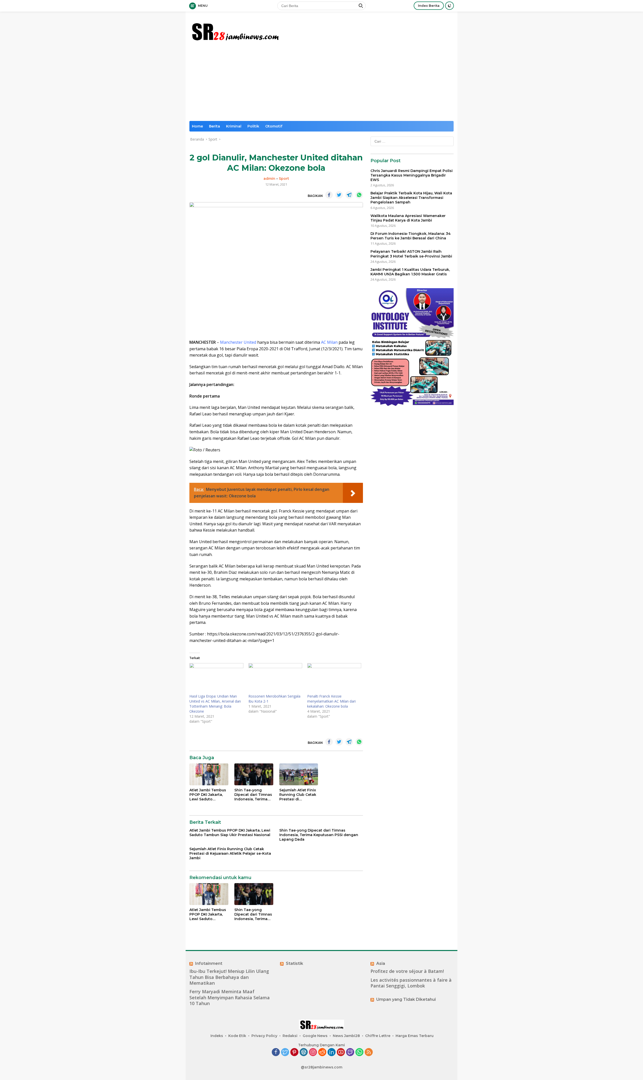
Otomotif (273, 126)
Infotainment (208, 963)
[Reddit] (322, 1052)
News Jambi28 (346, 1035)
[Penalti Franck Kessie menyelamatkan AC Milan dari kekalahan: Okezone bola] (334, 678)
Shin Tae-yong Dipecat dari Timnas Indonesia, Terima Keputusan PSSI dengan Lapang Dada (253, 795)
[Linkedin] (332, 1052)
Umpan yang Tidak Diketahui (406, 999)
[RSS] (369, 1052)
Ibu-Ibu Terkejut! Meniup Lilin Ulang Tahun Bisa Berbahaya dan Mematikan (229, 977)
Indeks (216, 1035)
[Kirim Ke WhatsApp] (359, 195)
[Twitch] (350, 1052)
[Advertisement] (321, 83)
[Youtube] (341, 1052)
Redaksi (290, 1035)
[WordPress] (304, 1052)
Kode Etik (237, 1035)
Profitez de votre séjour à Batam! (407, 971)
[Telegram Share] (349, 195)
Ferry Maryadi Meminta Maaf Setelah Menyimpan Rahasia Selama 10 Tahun (229, 997)
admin (269, 178)
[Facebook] (276, 1052)
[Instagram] (313, 1052)
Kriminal (233, 126)
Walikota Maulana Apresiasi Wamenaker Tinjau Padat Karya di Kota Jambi (408, 218)
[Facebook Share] (329, 195)
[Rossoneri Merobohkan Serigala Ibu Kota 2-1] (275, 678)
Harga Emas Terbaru (415, 1035)
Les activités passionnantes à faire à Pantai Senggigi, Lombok (411, 983)
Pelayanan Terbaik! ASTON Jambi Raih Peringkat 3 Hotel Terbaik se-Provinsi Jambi (411, 253)
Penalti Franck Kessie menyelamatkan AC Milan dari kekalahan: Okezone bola (331, 701)
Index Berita (429, 6)
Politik (253, 126)
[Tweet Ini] (339, 195)
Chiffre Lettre (377, 1035)
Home (197, 126)
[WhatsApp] (359, 1052)
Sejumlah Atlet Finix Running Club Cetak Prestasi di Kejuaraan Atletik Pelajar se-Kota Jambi (297, 795)
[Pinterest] (294, 1052)
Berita (214, 126)
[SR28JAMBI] (234, 30)
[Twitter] (285, 1052)
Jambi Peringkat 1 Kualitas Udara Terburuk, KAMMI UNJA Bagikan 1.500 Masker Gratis (410, 271)
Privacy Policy (264, 1035)
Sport (284, 178)
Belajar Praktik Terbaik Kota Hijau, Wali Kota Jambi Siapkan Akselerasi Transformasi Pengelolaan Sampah (411, 198)
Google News (315, 1035)
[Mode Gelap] (449, 6)
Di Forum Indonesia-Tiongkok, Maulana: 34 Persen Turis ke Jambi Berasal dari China (410, 235)
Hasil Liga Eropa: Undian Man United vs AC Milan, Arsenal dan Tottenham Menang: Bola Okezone (215, 704)
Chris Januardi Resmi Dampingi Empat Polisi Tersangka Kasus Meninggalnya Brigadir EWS (411, 175)
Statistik (294, 963)
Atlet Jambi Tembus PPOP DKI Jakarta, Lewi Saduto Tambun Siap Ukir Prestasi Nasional (207, 795)
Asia (380, 963)
